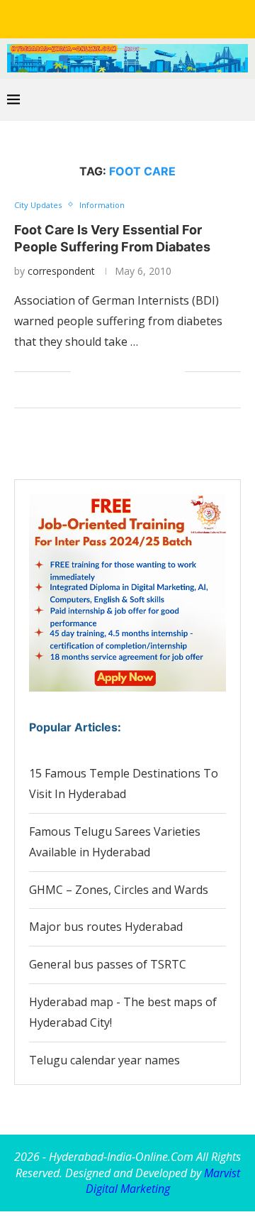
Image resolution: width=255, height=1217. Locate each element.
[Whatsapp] (157, 18)
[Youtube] (137, 18)
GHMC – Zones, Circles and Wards (118, 889)
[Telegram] (177, 18)
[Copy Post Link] (159, 371)
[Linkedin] (117, 18)
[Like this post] (82, 371)
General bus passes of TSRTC (107, 964)
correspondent (61, 271)
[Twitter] (98, 18)
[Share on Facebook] (99, 371)
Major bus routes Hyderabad (106, 926)
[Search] (241, 99)
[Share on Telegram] (144, 371)
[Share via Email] (174, 371)
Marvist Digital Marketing (163, 1180)
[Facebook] (78, 18)
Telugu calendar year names (104, 1060)
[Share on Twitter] (114, 371)
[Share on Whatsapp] (129, 371)
